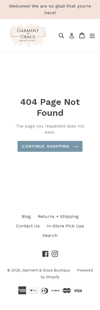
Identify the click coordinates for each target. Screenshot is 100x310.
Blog (26, 216)
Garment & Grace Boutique (46, 270)
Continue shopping (45, 146)
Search (50, 235)
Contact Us (28, 226)
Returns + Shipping (58, 216)
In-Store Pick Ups (65, 226)
